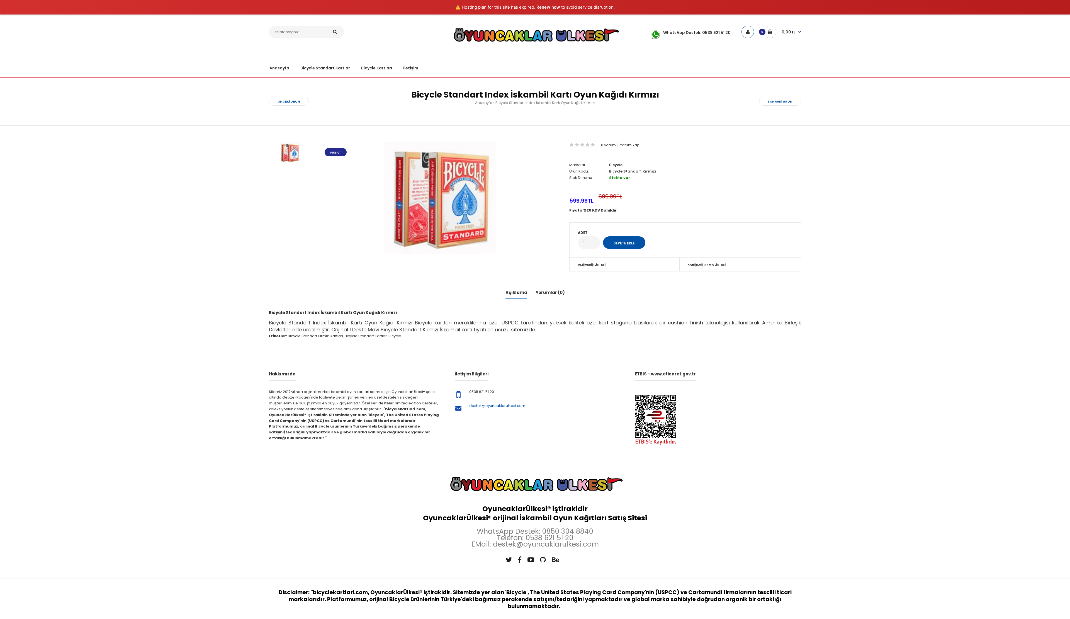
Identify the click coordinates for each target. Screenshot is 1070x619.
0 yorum (608, 145)
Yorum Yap (629, 145)
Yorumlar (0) (550, 292)
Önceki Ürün (289, 101)
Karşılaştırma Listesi (706, 264)
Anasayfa (483, 102)
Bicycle (615, 165)
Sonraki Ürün (780, 101)
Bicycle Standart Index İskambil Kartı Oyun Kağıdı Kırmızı (545, 102)
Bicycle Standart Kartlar (366, 336)
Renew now (548, 7)
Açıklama (516, 292)
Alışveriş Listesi (591, 264)
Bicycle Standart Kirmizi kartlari (315, 336)
